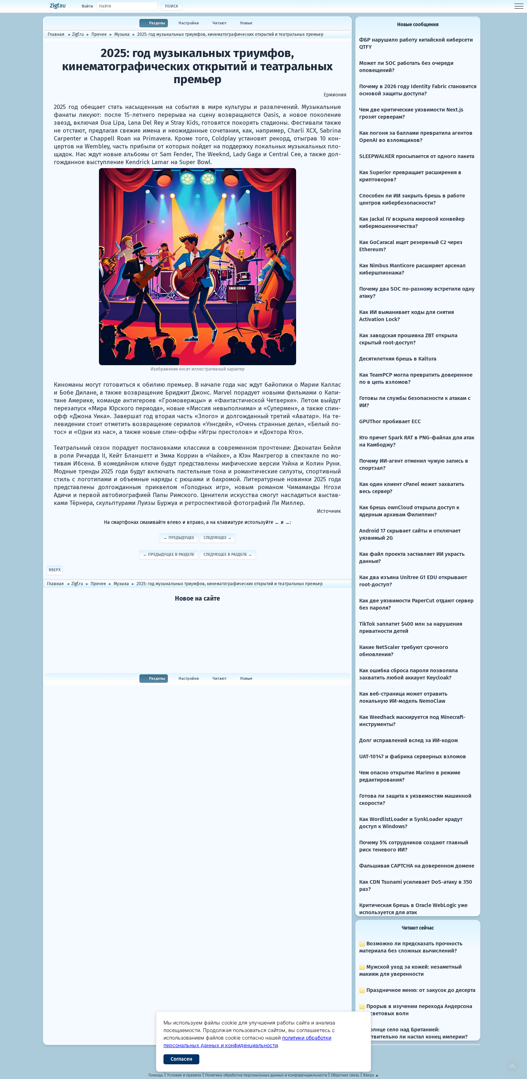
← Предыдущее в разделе (168, 554)
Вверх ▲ (371, 1075)
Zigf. (58, 6)
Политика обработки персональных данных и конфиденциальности (266, 1075)
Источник (329, 511)
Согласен (181, 1059)
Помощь (155, 1075)
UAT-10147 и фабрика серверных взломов (412, 756)
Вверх (55, 570)
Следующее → (218, 537)
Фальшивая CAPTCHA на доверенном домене (416, 866)
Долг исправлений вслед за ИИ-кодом (408, 740)
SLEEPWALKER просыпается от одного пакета (416, 156)
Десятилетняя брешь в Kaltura (397, 358)
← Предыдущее (178, 537)
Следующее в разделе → (228, 554)
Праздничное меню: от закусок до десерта (420, 990)
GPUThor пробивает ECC (390, 421)
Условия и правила (184, 1075)
